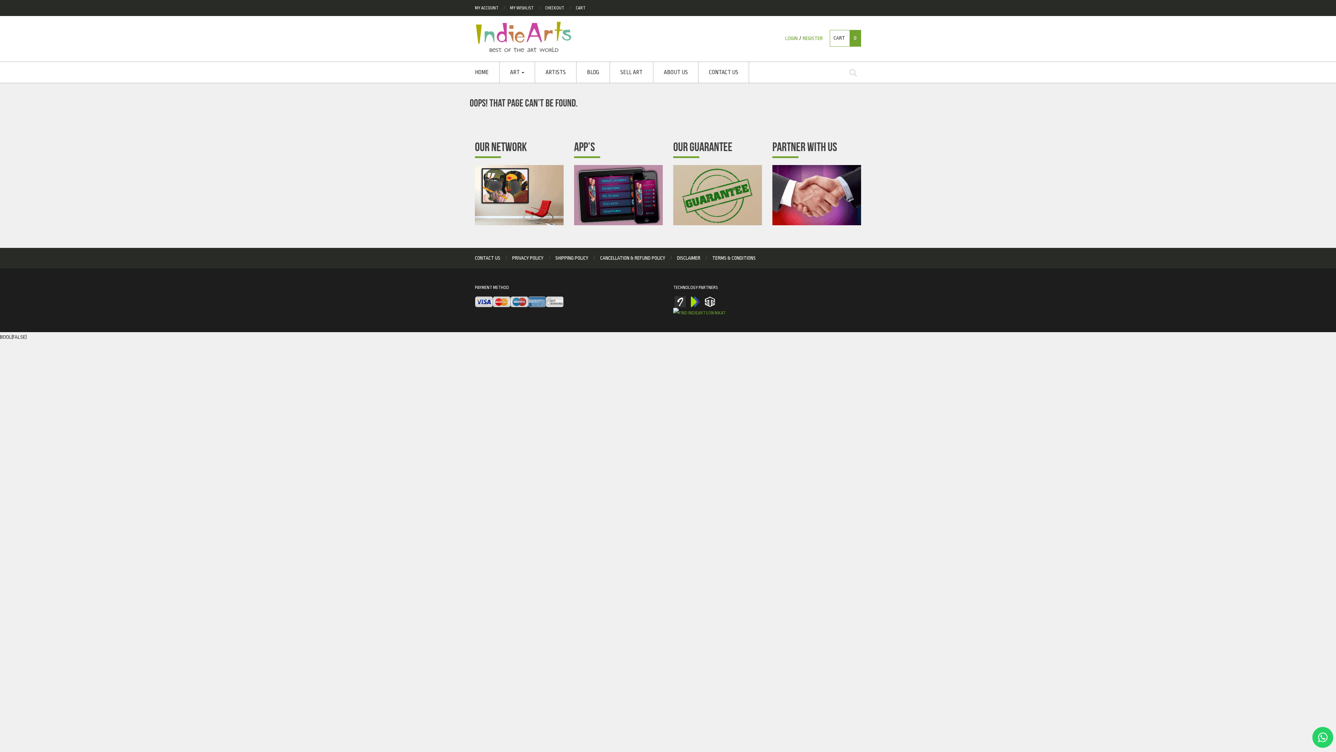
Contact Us (723, 72)
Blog (593, 72)
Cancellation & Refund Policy (632, 258)
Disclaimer (688, 258)
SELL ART (631, 72)
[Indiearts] (523, 37)
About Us (676, 72)
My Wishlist (522, 8)
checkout (554, 8)
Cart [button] (845, 38)
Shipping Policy (571, 258)
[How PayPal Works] (519, 302)
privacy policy (527, 258)
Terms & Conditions (734, 258)
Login (791, 38)
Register (813, 38)
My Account (487, 8)
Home (482, 72)
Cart (581, 8)
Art (515, 72)
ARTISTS (556, 72)
